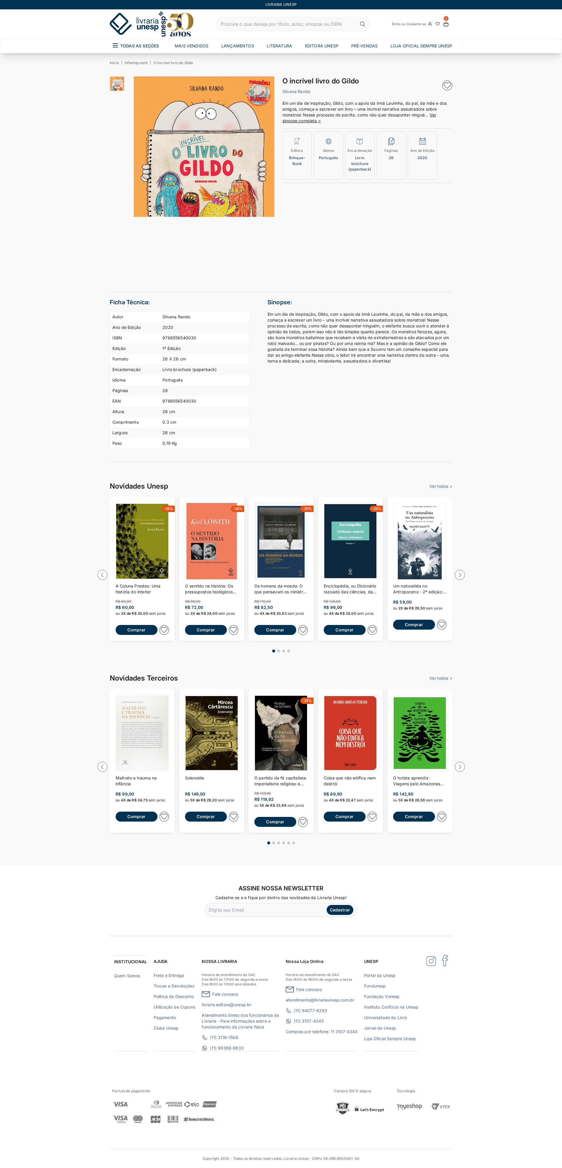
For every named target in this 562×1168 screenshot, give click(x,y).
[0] (446, 24)
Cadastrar (340, 909)
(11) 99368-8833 (227, 1047)
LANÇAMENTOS (237, 45)
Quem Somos (127, 975)
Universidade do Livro (385, 1017)
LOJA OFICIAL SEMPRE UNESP (421, 45)
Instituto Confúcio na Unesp (391, 1006)
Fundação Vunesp (382, 996)
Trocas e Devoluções (174, 985)
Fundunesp (375, 985)
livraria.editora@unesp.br (226, 1004)
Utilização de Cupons (174, 1006)
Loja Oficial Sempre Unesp (390, 1038)
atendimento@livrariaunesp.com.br (320, 999)
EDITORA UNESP (321, 45)
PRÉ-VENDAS (364, 45)
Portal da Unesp (379, 975)
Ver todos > (440, 486)
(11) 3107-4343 (309, 1020)
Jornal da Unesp (380, 1028)
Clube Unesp (166, 1028)
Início (114, 63)
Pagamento (165, 1017)
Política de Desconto (174, 996)
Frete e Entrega (169, 975)
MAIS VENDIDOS (191, 45)
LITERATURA (279, 45)
